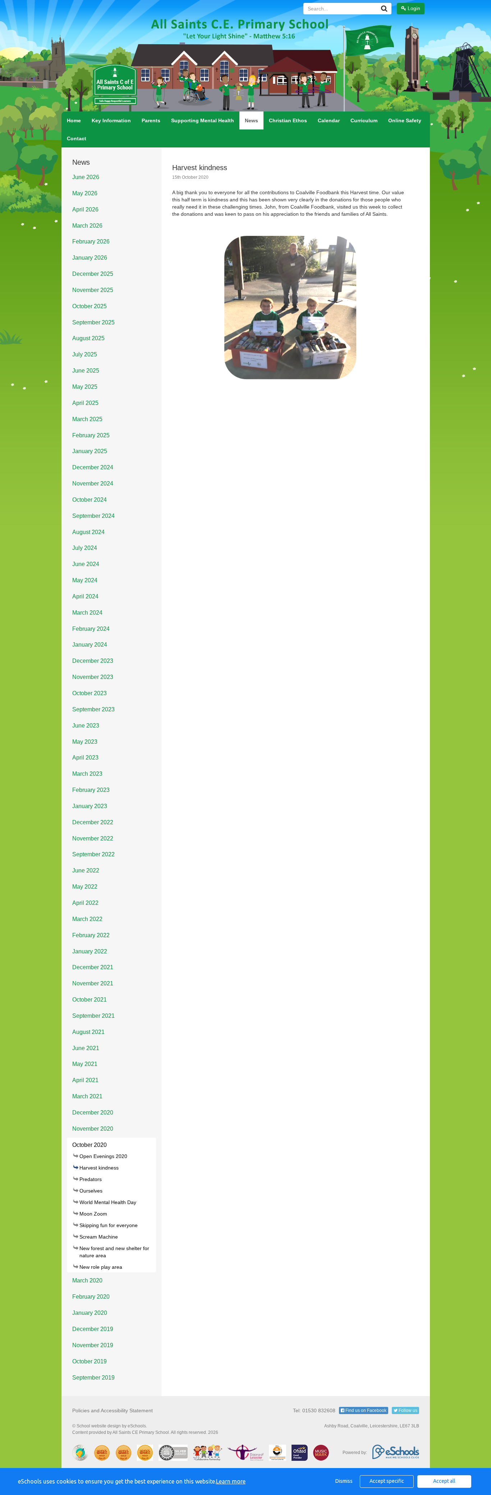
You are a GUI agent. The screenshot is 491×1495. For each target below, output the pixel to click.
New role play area (100, 1267)
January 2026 (89, 258)
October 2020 (89, 1145)
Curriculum (363, 120)
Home (74, 120)
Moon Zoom (93, 1214)
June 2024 (85, 564)
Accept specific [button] (387, 1481)
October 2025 (89, 306)
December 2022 (92, 822)
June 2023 (85, 726)
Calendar (329, 120)
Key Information (111, 120)
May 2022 (84, 887)
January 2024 (89, 645)
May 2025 (84, 387)
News (251, 120)
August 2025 (88, 338)
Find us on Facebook (365, 1410)
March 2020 (87, 1280)
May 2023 (84, 742)
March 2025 (87, 419)
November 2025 (92, 290)
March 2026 (87, 226)
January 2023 (89, 806)
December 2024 (92, 467)
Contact (76, 138)
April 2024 (85, 596)
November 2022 (92, 838)
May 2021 (84, 1064)
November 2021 (92, 983)
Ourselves (90, 1191)
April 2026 (85, 209)
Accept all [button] (444, 1481)
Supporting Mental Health (202, 120)
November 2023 (92, 677)
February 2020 (91, 1297)
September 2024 (93, 516)
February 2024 (91, 629)
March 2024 (87, 613)
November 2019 (92, 1345)
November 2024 (92, 483)
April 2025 (85, 403)
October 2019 (89, 1361)
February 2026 (91, 241)
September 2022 (93, 854)
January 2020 (89, 1313)
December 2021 (92, 967)
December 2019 (92, 1329)
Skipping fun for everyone (108, 1225)
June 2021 (85, 1048)
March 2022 (87, 919)
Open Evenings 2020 (103, 1156)
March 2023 (87, 774)
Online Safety (404, 120)
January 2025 (89, 451)
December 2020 (92, 1112)
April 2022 (85, 903)
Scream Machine (98, 1237)
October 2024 (89, 500)
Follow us (407, 1410)
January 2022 (89, 951)
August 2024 (88, 532)
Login (413, 8)
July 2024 (84, 548)
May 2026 (84, 193)
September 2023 (93, 709)
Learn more (231, 1481)
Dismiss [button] (344, 1481)
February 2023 (91, 790)
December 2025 (92, 274)
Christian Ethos (288, 120)
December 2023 (92, 661)
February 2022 (91, 935)
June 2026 (85, 177)
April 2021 (85, 1080)
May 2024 (84, 580)
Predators (90, 1179)
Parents (151, 120)
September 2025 (93, 322)
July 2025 (84, 354)
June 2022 (85, 870)
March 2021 (87, 1096)
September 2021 (93, 1016)
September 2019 (93, 1378)
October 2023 (89, 693)
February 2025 (91, 435)
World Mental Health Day (107, 1202)
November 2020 (92, 1129)
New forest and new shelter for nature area (114, 1251)
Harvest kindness (99, 1168)
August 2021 (88, 1032)
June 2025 (85, 371)
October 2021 (89, 1000)
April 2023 (85, 758)
